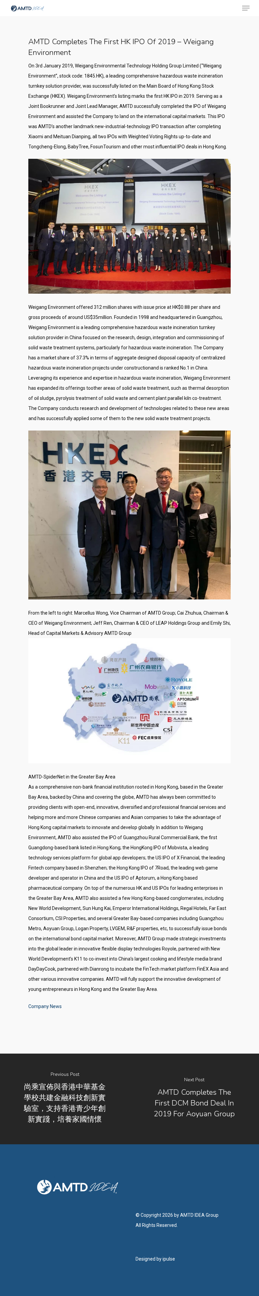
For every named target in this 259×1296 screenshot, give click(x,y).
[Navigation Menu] (246, 8)
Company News (45, 1006)
